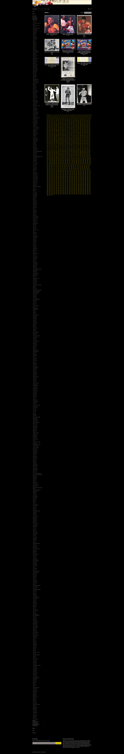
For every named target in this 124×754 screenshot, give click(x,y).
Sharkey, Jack (35, 601)
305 (78, 126)
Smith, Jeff (34, 611)
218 (51, 123)
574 (88, 138)
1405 (85, 179)
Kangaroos (34, 347)
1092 (59, 163)
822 (58, 150)
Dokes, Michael (35, 193)
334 (88, 127)
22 (78, 114)
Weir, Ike (34, 686)
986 (51, 158)
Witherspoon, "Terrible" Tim (36, 704)
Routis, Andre (34, 576)
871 (60, 152)
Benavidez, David (35, 50)
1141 (76, 165)
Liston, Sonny (35, 394)
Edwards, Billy (35, 211)
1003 (84, 158)
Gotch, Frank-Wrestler (36, 278)
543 (75, 137)
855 (75, 151)
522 (80, 136)
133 (71, 119)
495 (75, 135)
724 (54, 146)
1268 (47, 173)
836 (84, 150)
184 (77, 121)
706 (66, 145)
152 (62, 120)
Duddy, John (34, 199)
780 (69, 148)
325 (71, 127)
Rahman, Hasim (35, 546)
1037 (70, 160)
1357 (68, 177)
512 (62, 136)
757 (71, 147)
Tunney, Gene (35, 661)
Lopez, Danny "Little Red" (36, 405)
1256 (65, 172)
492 (69, 135)
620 (84, 140)
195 (53, 122)
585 (64, 139)
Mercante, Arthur (35, 457)
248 (62, 124)
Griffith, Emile (34, 286)
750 (58, 147)
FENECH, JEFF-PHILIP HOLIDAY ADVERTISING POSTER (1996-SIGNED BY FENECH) (68, 80)
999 (75, 158)
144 (47, 120)
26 (83, 114)
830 (73, 150)
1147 (89, 165)
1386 (88, 178)
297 (64, 126)
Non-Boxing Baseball (37, 721)
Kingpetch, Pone (35, 363)
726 (58, 146)
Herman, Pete (35, 303)
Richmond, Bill (35, 551)
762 (80, 147)
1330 (52, 176)
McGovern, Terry (35, 448)
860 (84, 151)
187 (82, 121)
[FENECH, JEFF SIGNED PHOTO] (52, 24)
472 (77, 134)
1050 (54, 161)
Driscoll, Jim (34, 198)
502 (88, 135)
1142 (78, 165)
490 (66, 135)
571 (82, 138)
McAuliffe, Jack (35, 435)
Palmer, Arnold (35, 517)
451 (82, 133)
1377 (68, 178)
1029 (52, 160)
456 (47, 134)
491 (67, 135)
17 (70, 114)
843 (53, 151)
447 (75, 133)
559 (60, 138)
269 (56, 125)
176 (62, 121)
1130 (52, 165)
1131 (54, 165)
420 (69, 132)
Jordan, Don (34, 342)
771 (53, 148)
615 (75, 140)
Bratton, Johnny (35, 83)
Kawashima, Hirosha (35, 351)
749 (56, 147)
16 (69, 114)
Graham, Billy (34, 279)
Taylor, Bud (34, 640)
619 (82, 140)
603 (53, 140)
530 (51, 137)
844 (54, 151)
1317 (67, 175)
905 (78, 153)
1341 (76, 176)
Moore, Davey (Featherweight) (37, 473)
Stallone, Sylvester (35, 622)
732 (69, 146)
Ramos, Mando (35, 547)
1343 (81, 176)
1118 (71, 164)
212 (84, 122)
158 (73, 120)
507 (53, 136)
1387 (90, 178)
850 (66, 151)
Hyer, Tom (34, 313)
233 (78, 123)
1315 (63, 175)
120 (47, 119)
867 (53, 152)
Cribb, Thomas (35, 159)
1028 (50, 160)
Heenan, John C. (35, 300)
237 (86, 123)
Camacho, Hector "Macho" (36, 105)
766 (88, 147)
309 (86, 126)
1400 (74, 179)
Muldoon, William (35, 491)
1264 (83, 172)
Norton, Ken (34, 501)
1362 (79, 177)
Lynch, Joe (34, 411)
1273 (59, 173)
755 (67, 147)
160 (77, 120)
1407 (90, 179)
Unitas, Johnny (35, 666)
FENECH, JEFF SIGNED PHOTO (51, 34)
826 (66, 150)
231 (75, 123)
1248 (47, 172)
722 (51, 146)
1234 (61, 171)
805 (71, 149)
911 (89, 153)
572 (84, 138)
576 (47, 139)
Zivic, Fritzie (34, 717)
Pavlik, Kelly (34, 530)
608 (62, 140)
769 (49, 148)
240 (47, 124)
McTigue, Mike (35, 453)
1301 (76, 174)
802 (66, 149)
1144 (82, 165)
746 (51, 147)
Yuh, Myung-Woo (35, 712)
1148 (47, 166)
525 (86, 136)
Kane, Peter (34, 346)
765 (86, 147)
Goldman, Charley (35, 270)
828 (69, 150)
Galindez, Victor (35, 250)
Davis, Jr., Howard (35, 176)
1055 (65, 161)
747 (53, 147)
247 (60, 124)
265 (49, 125)
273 (64, 125)
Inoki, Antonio (34, 316)
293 (56, 126)
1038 (72, 160)
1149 (50, 166)
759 (75, 147)
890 (51, 153)
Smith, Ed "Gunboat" (35, 610)
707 (67, 145)
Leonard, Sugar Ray (35, 385)
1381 (76, 178)
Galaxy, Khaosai (35, 248)
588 (69, 139)
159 (75, 120)
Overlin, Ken (34, 509)
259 (82, 124)
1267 (90, 172)
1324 (83, 175)
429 (86, 132)
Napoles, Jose (35, 492)
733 (71, 146)
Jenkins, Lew (34, 329)
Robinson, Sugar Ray (36, 560)
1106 (89, 163)
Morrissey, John (35, 482)
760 (77, 147)
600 (47, 140)
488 (62, 135)
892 (54, 153)
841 (49, 151)
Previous (48, 114)
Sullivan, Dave (35, 631)
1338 (70, 176)
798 (58, 149)
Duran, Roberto (35, 207)
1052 (59, 161)
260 (84, 124)
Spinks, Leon (34, 619)
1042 (81, 160)
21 (76, 114)
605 (56, 140)
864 (47, 152)
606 (58, 140)
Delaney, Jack (35, 181)
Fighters (37, 728)
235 (82, 123)
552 (47, 138)
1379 (72, 178)
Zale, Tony (34, 713)
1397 (68, 179)
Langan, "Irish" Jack (35, 376)
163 (82, 120)
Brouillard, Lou (35, 87)
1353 (59, 177)
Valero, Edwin (35, 670)
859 (82, 151)
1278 (70, 173)
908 (84, 153)
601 (49, 140)
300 (69, 126)
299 (67, 126)
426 (80, 132)
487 (60, 135)
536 (62, 137)
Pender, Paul (34, 534)
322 (66, 127)
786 (80, 148)
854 (73, 151)
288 (47, 126)
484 (54, 135)
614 (73, 140)
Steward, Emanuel (35, 627)
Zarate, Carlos (35, 716)
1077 (70, 162)
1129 (50, 165)
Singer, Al (34, 607)
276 (69, 125)
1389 (50, 179)
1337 (68, 176)
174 (58, 121)
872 (62, 152)
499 (82, 135)
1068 (50, 162)
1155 (63, 166)
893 (56, 153)
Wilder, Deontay (35, 694)
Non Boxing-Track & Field (35, 724)
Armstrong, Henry (35, 38)
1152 (56, 166)
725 (56, 146)
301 (71, 126)
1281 (76, 173)
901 (71, 153)
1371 (54, 178)
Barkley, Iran (34, 49)
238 (88, 123)
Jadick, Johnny (35, 322)
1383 (81, 178)
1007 (47, 159)
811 (82, 149)
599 (89, 139)
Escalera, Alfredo (35, 220)
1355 (63, 177)
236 (84, 123)
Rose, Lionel (34, 569)
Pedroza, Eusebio (35, 533)
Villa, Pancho (34, 674)
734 (73, 146)
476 (84, 134)
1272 (56, 173)
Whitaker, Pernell (35, 691)
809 (78, 149)
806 (73, 149)
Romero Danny (35, 564)
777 (64, 148)
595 (82, 139)
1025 (88, 159)
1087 (47, 163)
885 (86, 152)
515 (67, 136)
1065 (88, 161)
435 (53, 133)
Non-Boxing (37, 720)
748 (54, 147)
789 (86, 148)
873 (64, 152)
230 (73, 123)
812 (84, 149)
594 (80, 139)
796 (54, 149)
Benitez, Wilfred (35, 66)
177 (64, 121)
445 (71, 133)
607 (60, 140)
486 (58, 135)
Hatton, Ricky (34, 296)
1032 (59, 160)
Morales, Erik (34, 477)
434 (51, 133)
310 (88, 126)
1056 (68, 161)
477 (86, 134)
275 (67, 125)
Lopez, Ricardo (35, 406)
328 (77, 127)
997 (71, 158)
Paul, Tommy (34, 529)
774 (58, 148)
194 (51, 122)
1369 (50, 178)
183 (75, 121)
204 (69, 122)
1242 (79, 171)
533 (56, 137)
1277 (68, 173)
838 (88, 150)
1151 (54, 166)
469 (71, 134)
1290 (52, 174)
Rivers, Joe (34, 556)
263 (89, 124)
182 (73, 121)
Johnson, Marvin (35, 337)
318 (58, 127)
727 (60, 146)
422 (73, 132)
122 (51, 119)
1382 (79, 178)
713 (78, 145)
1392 (56, 179)
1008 (50, 159)
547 (82, 137)
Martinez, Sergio (35, 427)
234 (80, 123)
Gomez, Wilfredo (35, 274)
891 (53, 153)
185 (78, 121)
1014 (63, 159)
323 (67, 127)
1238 (70, 171)
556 (54, 138)
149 (56, 120)
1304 (83, 174)
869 (56, 152)
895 (60, 153)
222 (58, 123)
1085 (88, 162)
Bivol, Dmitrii (34, 75)
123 (53, 119)
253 (71, 124)
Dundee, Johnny (35, 203)
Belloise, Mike (35, 63)
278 (73, 125)
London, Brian (35, 402)
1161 (76, 166)
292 (54, 126)
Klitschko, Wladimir (35, 367)
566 (73, 138)
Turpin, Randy (35, 662)
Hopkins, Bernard (35, 309)
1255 (63, 172)
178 (66, 121)
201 (64, 122)
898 (66, 153)
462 (58, 134)
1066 (90, 161)
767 (89, 147)
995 (67, 158)
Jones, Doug (34, 339)
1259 (72, 172)
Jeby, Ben (34, 325)
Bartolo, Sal (34, 54)
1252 (56, 172)
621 (86, 140)
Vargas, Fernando (35, 673)
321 (64, 127)
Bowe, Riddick (35, 76)
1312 (56, 175)
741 (86, 146)
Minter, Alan (34, 461)
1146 (87, 165)
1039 (74, 160)
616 (77, 140)
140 (84, 119)
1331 (54, 176)
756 (69, 147)
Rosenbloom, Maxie (35, 572)
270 (58, 125)
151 (60, 120)
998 (73, 158)
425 (78, 132)
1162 (78, 166)
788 (84, 148)
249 (64, 124)
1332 (56, 176)
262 (88, 124)
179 (67, 121)
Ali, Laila (34, 21)
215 (89, 122)
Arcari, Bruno (34, 33)
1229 (50, 171)
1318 (70, 175)
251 (67, 124)
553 (49, 138)
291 (53, 126)
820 (54, 150)
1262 (79, 172)
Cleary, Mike (34, 135)
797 (56, 149)
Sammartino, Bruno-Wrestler (36, 585)
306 (80, 126)
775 (60, 148)
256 (77, 124)
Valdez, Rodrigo (35, 669)
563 (67, 138)
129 (64, 119)
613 (71, 140)
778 (66, 148)
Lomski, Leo (34, 398)
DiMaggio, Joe (35, 189)
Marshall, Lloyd (35, 423)
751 (60, 147)
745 (49, 147)
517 (71, 136)
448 (77, 133)
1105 (87, 163)
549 (86, 137)
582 (58, 139)
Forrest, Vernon (35, 237)
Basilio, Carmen (35, 55)
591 (75, 139)
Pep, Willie (34, 535)
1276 (65, 173)
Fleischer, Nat (35, 232)
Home (33, 11)
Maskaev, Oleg (35, 428)
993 (64, 158)
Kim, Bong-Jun (35, 360)
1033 (61, 160)
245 (56, 124)
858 (80, 151)
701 (56, 145)
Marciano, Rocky (35, 419)
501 (86, 135)
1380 (74, 178)
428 (84, 132)
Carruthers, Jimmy (35, 114)
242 (51, 124)
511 (60, 136)
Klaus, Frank (34, 364)
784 (77, 148)
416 (62, 132)
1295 (63, 174)
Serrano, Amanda (35, 598)
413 (56, 132)
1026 (90, 159)
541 (71, 137)
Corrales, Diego (35, 152)
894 (58, 153)
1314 (61, 175)
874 (66, 152)
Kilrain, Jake (34, 359)
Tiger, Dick (34, 653)
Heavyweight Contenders (36, 299)
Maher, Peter (34, 415)
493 (71, 135)
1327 (90, 175)
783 (75, 148)
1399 (72, 179)
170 (51, 121)
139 (82, 119)
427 (82, 132)
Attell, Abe (34, 41)
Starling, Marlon (35, 623)
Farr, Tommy (34, 224)
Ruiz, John (34, 577)
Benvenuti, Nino (35, 67)
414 (58, 132)
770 (51, 148)
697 (49, 145)
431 (89, 132)
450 (80, 133)
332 (84, 127)
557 (56, 138)
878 (73, 152)
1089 (52, 163)
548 (84, 137)
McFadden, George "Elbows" (36, 444)
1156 (65, 166)
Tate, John (34, 639)
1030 (54, 160)
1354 (61, 177)
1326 (88, 175)
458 (51, 134)
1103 (83, 163)
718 (88, 145)
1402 (79, 179)
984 (47, 158)
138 (80, 119)
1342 (79, 176)
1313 (59, 175)
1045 (88, 160)
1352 (56, 177)
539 (67, 137)
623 (89, 140)
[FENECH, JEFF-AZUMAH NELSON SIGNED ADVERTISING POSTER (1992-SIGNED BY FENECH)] (84, 44)
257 (78, 124)
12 (63, 114)
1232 (56, 171)
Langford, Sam (35, 377)
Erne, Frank (34, 219)
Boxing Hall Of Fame (35, 79)
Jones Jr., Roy (35, 338)
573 (86, 138)
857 (78, 151)
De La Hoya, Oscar (35, 177)
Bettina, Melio (35, 72)
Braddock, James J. (35, 80)
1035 (65, 160)
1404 (83, 179)
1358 (70, 177)
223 (60, 123)
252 (69, 124)
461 (56, 134)
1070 (54, 162)
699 (53, 145)
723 (53, 146)
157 (71, 120)
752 (62, 147)
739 (82, 146)
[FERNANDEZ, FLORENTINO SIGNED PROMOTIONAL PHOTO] (68, 96)
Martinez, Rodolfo (35, 426)
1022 (81, 159)
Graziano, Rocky (35, 282)
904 (77, 153)
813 (86, 149)
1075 (65, 162)
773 (56, 148)
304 (77, 126)
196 (54, 122)
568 (77, 138)
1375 (63, 178)
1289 (50, 174)
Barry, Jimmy (34, 53)
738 (80, 146)
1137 (67, 165)
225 (64, 123)
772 (54, 148)
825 (64, 150)
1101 (79, 163)
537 (64, 137)
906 (80, 153)
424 (77, 132)
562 (66, 138)
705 (64, 145)
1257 (68, 172)
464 (62, 134)
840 (47, 151)
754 (66, 147)
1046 (90, 160)
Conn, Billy (34, 143)
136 (77, 119)
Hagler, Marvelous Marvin (36, 291)
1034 (63, 160)
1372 (56, 178)
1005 (88, 158)
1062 (81, 161)
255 (75, 124)
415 (60, 132)
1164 (82, 166)
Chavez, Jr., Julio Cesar (36, 127)
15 (67, 114)
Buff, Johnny (34, 93)
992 (62, 158)
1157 (67, 166)
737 (78, 146)
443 (67, 133)
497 (78, 135)
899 (67, 153)
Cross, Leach (34, 161)
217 (49, 123)
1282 (79, 173)
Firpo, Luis (34, 228)
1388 (47, 179)
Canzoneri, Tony (35, 108)
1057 (70, 161)
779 (67, 148)
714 (80, 145)
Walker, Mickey (35, 679)
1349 (50, 177)
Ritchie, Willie (35, 555)
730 (66, 146)
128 (62, 119)
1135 (63, 165)
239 (89, 123)
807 (75, 149)
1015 (65, 159)
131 (67, 119)
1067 (47, 162)
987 (53, 158)
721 (49, 146)
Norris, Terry (34, 500)
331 (82, 127)
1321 (76, 175)
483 (53, 135)
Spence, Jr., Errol (35, 618)
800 (62, 149)
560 (62, 138)
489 (64, 135)
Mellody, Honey (35, 456)
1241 (76, 171)
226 (66, 123)
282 (80, 125)
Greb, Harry (34, 283)
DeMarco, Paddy (35, 182)
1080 (76, 162)
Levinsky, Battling (35, 388)
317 (56, 127)
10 (60, 114)
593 (78, 139)
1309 (50, 175)
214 (88, 122)
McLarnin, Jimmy (35, 452)
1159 (71, 166)
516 (69, 136)
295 (60, 126)
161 (78, 120)
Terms (33, 730)
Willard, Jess (34, 695)
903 (75, 153)
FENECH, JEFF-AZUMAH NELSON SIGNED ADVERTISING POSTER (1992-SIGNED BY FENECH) (84, 52)
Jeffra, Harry (34, 326)
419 (67, 132)
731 (67, 146)
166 (88, 120)
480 (47, 135)
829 (71, 150)
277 (71, 125)
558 (58, 138)
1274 (61, 173)
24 (81, 114)
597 (86, 139)
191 (89, 121)
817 (49, 150)
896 (62, 153)
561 (64, 138)
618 (80, 140)
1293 (59, 174)
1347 (90, 176)
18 (72, 114)
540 (69, 137)
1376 (65, 178)
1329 (50, 176)
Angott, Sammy (35, 29)
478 (88, 134)
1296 (65, 174)
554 (51, 138)
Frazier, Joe (34, 241)
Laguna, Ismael (35, 372)
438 (58, 133)
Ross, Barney (34, 573)
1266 (88, 172)
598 (88, 139)
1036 (68, 160)
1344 (83, 176)
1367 (90, 177)
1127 (90, 164)
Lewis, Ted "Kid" (35, 393)
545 (78, 137)
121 (49, 119)
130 (66, 119)
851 (67, 151)
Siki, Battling (34, 606)
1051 (56, 161)
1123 (82, 164)
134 (73, 119)
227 (67, 123)
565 (71, 138)
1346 (88, 176)
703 (60, 145)
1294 (61, 174)
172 (54, 121)
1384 (83, 178)
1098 (72, 163)
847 (60, 151)
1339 (72, 176)
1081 (79, 162)
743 (89, 146)
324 (69, 127)
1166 (87, 166)
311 (89, 126)
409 (49, 132)
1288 (47, 174)
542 (73, 137)
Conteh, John (34, 144)
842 (51, 151)
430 (88, 132)
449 (78, 133)
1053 (61, 161)
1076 (68, 162)
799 (60, 149)
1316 (65, 175)
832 (77, 150)
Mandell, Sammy (35, 418)
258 (80, 124)
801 (64, 149)
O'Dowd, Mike (35, 512)
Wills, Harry (34, 700)
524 (84, 136)
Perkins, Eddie (35, 538)
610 (66, 140)
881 (78, 152)
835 (82, 150)
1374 (61, 178)
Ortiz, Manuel (34, 508)
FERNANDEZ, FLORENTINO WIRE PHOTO (84, 104)
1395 (63, 179)
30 (89, 114)
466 (66, 134)
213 (86, 122)
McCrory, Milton (35, 443)
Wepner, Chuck (35, 690)
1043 (83, 160)
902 (73, 153)
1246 (88, 171)
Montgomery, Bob (35, 469)
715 (82, 145)
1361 (76, 177)
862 (88, 151)
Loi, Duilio (34, 397)
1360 (74, 177)
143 (89, 119)
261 (86, 124)
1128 (47, 165)
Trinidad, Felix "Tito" (35, 658)
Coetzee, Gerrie (35, 139)
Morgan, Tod (34, 481)
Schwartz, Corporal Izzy (36, 597)
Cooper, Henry (35, 147)
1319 (72, 175)
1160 (74, 166)
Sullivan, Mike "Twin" (35, 635)
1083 (83, 162)
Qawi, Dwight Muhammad (36, 543)
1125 (86, 164)
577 (49, 139)
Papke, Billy (34, 521)
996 (69, 158)
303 (75, 126)
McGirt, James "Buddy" (36, 447)
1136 (65, 165)
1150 (52, 166)
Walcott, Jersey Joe (35, 678)
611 (67, 140)
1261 (76, 172)
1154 (61, 166)
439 (60, 133)
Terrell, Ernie (34, 648)
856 (77, 151)
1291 (54, 174)
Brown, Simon (35, 89)
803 (67, 149)
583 (60, 139)
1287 (90, 173)
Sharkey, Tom (34, 602)
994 (66, 158)
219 (53, 123)
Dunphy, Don (34, 206)
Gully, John (34, 287)
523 (82, 136)
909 (86, 153)
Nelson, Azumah (35, 496)
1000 (77, 158)
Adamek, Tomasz (35, 20)
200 (62, 122)
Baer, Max (34, 46)
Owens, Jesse (35, 514)
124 (54, 119)
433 (49, 133)
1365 (85, 177)
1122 (80, 164)
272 (62, 125)
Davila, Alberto (35, 172)
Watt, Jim (34, 683)
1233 (59, 171)
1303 (81, 174)
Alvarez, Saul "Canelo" (36, 25)
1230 (52, 171)
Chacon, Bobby (35, 122)
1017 (70, 159)
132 (69, 119)
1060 (76, 161)
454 (88, 133)
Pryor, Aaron (34, 542)
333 (86, 127)
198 (58, 122)
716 (84, 145)
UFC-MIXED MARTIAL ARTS (36, 665)
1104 (85, 163)
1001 (79, 158)
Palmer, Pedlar (35, 518)
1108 (50, 164)
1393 (59, 179)
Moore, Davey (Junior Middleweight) (37, 474)
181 (71, 121)
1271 (54, 173)
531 (53, 137)
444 (69, 133)
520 (77, 136)
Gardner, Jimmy (35, 258)
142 (88, 119)
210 (80, 122)
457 (49, 134)
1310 (52, 175)
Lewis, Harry (34, 389)
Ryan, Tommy (35, 580)
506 (51, 136)
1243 (81, 171)
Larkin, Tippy (34, 380)
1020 (76, 159)
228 (69, 123)
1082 (81, 162)
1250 (52, 172)
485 (56, 135)
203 (67, 122)
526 (88, 136)
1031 (56, 160)
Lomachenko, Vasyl (35, 401)
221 (56, 123)
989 (56, 158)
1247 (90, 171)
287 (89, 125)
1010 (54, 159)
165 (86, 120)
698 (51, 145)
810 (80, 149)
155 (67, 120)
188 (84, 121)
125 (56, 119)
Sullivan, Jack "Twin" (35, 632)
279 (75, 125)
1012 (59, 159)
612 (69, 140)
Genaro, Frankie (35, 262)
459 (53, 134)
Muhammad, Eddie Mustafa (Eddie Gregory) (37, 488)
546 (80, 137)
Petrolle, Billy (34, 539)
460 (54, 134)
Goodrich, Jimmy (35, 275)
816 (47, 150)
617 (78, 140)
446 (73, 133)
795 (53, 149)
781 (71, 148)
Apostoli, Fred (35, 32)
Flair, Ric (34, 231)
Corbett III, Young (35, 148)
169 (49, 121)
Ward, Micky (34, 682)
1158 (69, 166)
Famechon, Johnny (35, 223)
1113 (60, 164)
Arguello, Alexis (35, 37)
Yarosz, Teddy (35, 711)
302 (73, 126)
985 (49, 158)
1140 (74, 165)
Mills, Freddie (34, 460)
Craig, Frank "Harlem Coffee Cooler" (37, 156)
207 (75, 122)
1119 (73, 164)
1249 (50, 172)
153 (64, 120)
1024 (85, 159)
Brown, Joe (34, 88)
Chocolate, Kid (35, 130)
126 (58, 119)
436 (54, 133)
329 (78, 127)
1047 (47, 161)
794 (51, 149)
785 (78, 148)
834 (80, 150)
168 (47, 121)
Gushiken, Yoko (35, 288)
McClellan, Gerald (35, 439)
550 (88, 137)
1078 (72, 162)
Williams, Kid (34, 699)
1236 (65, 171)
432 (47, 133)
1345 (85, 176)
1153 (58, 166)
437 (56, 133)
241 (49, 124)
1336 (65, 176)
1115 (65, 164)
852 (69, 151)
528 (47, 137)
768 (47, 148)
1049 (52, 161)
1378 (70, 178)
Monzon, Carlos (35, 470)
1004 (86, 158)
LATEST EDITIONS (34, 725)
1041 (79, 160)
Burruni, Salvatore (35, 97)
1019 (74, 159)
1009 (52, 159)
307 (82, 126)
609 (64, 140)
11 (62, 114)
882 (80, 152)
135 (75, 119)
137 (78, 119)
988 (54, 158)
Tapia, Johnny (35, 636)
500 (84, 135)
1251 (54, 172)
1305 (85, 174)
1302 (79, 174)
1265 (85, 172)
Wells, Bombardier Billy (36, 687)
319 (60, 127)
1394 (61, 179)
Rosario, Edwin (35, 568)
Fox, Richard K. (35, 240)
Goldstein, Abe (35, 271)
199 (60, 122)
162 (80, 120)
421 (71, 132)
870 (58, 152)
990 (58, 158)
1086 (90, 162)
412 (54, 132)
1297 (68, 174)
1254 (61, 172)
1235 (63, 171)
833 (78, 150)
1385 (85, 178)
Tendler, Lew (34, 645)
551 (89, 137)
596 (84, 139)
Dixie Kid (34, 190)
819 (53, 150)
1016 (67, 159)
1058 (72, 161)
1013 (61, 159)
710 (73, 145)
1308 (47, 175)
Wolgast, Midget (35, 707)
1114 (62, 164)
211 (82, 122)
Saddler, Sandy (35, 581)
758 (73, 147)
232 (77, 123)
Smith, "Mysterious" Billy (36, 615)
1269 (50, 173)
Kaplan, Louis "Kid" (35, 350)
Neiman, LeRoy (35, 495)
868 (54, 152)
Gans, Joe (34, 254)
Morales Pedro (35, 478)
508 (54, 136)
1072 (59, 162)
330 (80, 127)
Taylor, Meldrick (35, 644)
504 (47, 136)
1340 (74, 176)
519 (75, 136)
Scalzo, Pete (34, 593)
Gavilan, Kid (34, 261)
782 (73, 148)
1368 (47, 178)
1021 (79, 159)
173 (56, 121)
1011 (56, 159)
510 (58, 136)
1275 (63, 173)
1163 (80, 166)
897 (64, 153)
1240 (74, 171)
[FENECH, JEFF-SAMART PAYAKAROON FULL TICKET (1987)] (84, 59)
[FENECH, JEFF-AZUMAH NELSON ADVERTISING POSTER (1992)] (68, 44)
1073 (61, 162)
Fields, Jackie (35, 227)
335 (89, 127)
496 (77, 135)
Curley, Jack (34, 165)
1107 (47, 164)
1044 (85, 160)
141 (86, 119)
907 (82, 153)
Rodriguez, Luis (35, 563)
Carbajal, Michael (35, 109)
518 (73, 136)
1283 (81, 173)
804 (69, 149)
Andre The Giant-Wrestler (36, 28)
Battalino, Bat (34, 59)
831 (75, 150)
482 (51, 135)
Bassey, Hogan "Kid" (35, 58)
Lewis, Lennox (35, 392)
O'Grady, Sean (35, 513)
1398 (70, 179)
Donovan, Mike (35, 194)
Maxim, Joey (34, 431)
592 (77, 139)
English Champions (35, 216)
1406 (88, 179)
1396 (65, 179)
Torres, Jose (34, 656)
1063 (83, 161)
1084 (85, 162)
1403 (81, 179)
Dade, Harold (34, 168)
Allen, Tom (34, 24)
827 (67, 150)
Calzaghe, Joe (35, 104)
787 (82, 148)
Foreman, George (35, 236)
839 (89, 150)
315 (53, 127)
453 (86, 133)
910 (88, 153)
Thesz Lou (34, 649)
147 (53, 120)
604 (54, 140)
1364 (83, 177)
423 (75, 132)
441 (64, 133)
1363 (81, 177)
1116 (67, 164)
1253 (59, 172)
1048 (50, 161)
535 (60, 137)
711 (75, 145)
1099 (74, 163)
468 (69, 134)
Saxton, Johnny (35, 590)
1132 (56, 165)
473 (78, 134)
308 (84, 126)
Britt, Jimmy (34, 84)
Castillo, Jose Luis (35, 118)
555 (53, 138)
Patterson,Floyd (35, 526)
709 (71, 145)
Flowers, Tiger (35, 233)
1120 (75, 164)
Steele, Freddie (35, 624)
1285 (85, 173)
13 (65, 114)
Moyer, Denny (35, 486)
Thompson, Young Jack (36, 652)
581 (56, 139)
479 (89, 134)
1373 (59, 178)
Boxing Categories (37, 17)
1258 (70, 172)
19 (73, 114)
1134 (61, 165)
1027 (47, 160)
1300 (74, 174)
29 (88, 114)
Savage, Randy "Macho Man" (37, 589)
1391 (54, 179)
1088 (50, 163)
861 (86, 151)
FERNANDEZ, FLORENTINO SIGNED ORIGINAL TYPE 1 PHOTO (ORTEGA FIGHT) (52, 104)
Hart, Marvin (34, 295)
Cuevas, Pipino (35, 164)
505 (49, 136)
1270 (52, 173)
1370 (52, 178)
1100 (76, 163)
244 (54, 124)
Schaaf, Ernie (34, 594)
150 (58, 120)
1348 (47, 177)
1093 (61, 163)
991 (60, 158)
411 (53, 132)
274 (66, 125)
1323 (81, 175)
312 (47, 127)
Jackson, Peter (35, 321)
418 (65, 132)
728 (62, 146)
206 (73, 122)
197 (56, 122)
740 (84, 146)
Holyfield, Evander (35, 308)
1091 (56, 163)
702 (58, 145)
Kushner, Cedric (35, 368)
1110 (54, 164)
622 (88, 140)
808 (77, 149)
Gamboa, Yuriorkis (35, 253)
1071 (56, 162)
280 (77, 125)
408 (47, 132)
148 (54, 120)
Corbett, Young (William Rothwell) (37, 151)
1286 (88, 173)
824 (62, 150)
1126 (88, 164)
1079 (74, 162)
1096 (68, 163)
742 (88, 146)
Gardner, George (35, 257)
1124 (84, 164)
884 (84, 152)
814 (88, 149)
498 (80, 135)
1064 (85, 161)
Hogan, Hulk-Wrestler (36, 305)
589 (71, 139)
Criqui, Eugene (35, 160)
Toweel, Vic (34, 657)
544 (77, 137)
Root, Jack (34, 567)
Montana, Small (35, 466)
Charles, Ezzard (35, 126)
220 (54, 123)
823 (60, 150)
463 (60, 134)
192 (47, 122)
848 (62, 151)
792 (47, 149)
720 (47, 146)
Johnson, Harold (35, 333)
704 (62, 145)
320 (62, 127)
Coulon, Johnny (35, 155)
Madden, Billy (35, 414)
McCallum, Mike (35, 436)
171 (53, 121)
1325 (85, 175)
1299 (72, 174)
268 (54, 125)
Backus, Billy (34, 45)
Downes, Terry (35, 197)
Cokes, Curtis (34, 142)
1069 (52, 162)
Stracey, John (34, 628)
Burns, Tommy (35, 96)
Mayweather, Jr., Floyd (36, 432)
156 (69, 120)
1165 (84, 166)
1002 (81, 158)
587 (67, 139)
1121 (77, 164)
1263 (81, 172)
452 (84, 133)
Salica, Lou (34, 584)
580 (54, 139)
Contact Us (34, 732)
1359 (72, 177)
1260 (74, 172)
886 (88, 152)
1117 (69, 164)
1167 (89, 166)
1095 (65, 163)
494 (73, 135)
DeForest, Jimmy (35, 178)
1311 (54, 175)
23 (79, 114)
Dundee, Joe (34, 202)
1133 (58, 165)
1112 (58, 164)
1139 (71, 165)
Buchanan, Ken (35, 92)
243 (53, 124)
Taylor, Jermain (35, 641)
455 (89, 133)
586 (66, 139)
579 (53, 139)
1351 (54, 177)
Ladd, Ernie (34, 371)
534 (58, 137)
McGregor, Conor (35, 449)
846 (58, 151)
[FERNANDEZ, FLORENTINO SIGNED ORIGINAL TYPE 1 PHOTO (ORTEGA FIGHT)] (52, 93)
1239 (72, 171)
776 (62, 148)
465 (64, 134)
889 (49, 153)
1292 (56, 174)
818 (51, 150)
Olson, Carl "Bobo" (35, 505)
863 (89, 151)
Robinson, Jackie (35, 559)
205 (71, 122)
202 (66, 122)
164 (84, 120)
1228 (47, 171)
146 (51, 120)
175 (60, 121)
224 (62, 123)
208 (77, 122)
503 (89, 135)
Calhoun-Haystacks (35, 101)
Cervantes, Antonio (35, 121)
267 (53, 125)
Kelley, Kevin (34, 354)
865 (49, 152)
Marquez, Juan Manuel (36, 422)
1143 (80, 165)
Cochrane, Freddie (35, 138)
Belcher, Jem (34, 62)
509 (56, 136)
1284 (83, 173)
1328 (47, 176)
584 (62, 139)
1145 (84, 165)
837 (86, 150)
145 (49, 120)
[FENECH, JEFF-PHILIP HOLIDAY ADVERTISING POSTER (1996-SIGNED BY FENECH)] (68, 67)
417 (64, 132)
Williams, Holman (35, 696)
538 (66, 137)
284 (84, 125)
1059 (74, 161)
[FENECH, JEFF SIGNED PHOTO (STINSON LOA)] (84, 24)
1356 (65, 177)
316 (54, 127)
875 (67, 152)
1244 (83, 171)
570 (80, 138)
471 (75, 134)
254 (73, 124)
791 (89, 148)
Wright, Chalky (35, 708)
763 (82, 147)
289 (49, 126)
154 (66, 120)
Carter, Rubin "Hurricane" (36, 117)
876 (69, 152)
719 (89, 145)
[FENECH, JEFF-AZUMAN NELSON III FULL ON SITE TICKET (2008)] (52, 60)
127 (60, 119)
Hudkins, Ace (34, 312)
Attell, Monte (34, 42)
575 (89, 138)
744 (47, 147)
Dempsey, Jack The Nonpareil (37, 186)
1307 (90, 174)
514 (65, 136)
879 (75, 152)
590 (73, 139)
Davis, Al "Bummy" (35, 173)
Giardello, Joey (35, 265)
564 (69, 138)
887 (89, 152)
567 (75, 138)
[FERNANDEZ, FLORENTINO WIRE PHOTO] (84, 93)
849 (64, 151)
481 (49, 135)
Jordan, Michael (35, 343)
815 (89, 149)
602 (51, 140)
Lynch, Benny (35, 410)
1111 (56, 164)
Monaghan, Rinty (35, 465)
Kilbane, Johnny (35, 358)
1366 (88, 177)
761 (78, 147)
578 (51, 139)
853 (71, 151)
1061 (79, 161)
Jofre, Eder (34, 330)
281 (78, 125)
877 (71, 152)
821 (56, 150)
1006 (90, 158)
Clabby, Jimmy (35, 134)
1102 (81, 163)
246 (58, 124)
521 (78, 136)
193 (49, 122)
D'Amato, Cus (35, 210)
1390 (52, 179)
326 (73, 127)
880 (77, 152)
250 (66, 124)
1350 (52, 177)
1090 (54, 163)
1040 (76, 160)
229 (71, 123)
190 (88, 121)
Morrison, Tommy (35, 483)
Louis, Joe (34, 409)
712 (77, 145)
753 (64, 147)
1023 (83, 159)
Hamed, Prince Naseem (36, 292)
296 (62, 126)
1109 (52, 164)
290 (51, 126)
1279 (72, 173)
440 (62, 133)
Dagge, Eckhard (35, 169)
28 (86, 114)
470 (73, 134)
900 (69, 153)
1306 (88, 174)
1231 (54, 171)
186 (80, 121)
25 (82, 114)
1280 (74, 173)
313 (49, 127)
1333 (59, 176)
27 (85, 114)
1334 (61, 176)
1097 (70, 163)
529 (49, 137)
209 (78, 122)
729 (64, 146)
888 (47, 153)
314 (51, 127)
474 (80, 134)
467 (67, 134)
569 (78, 138)
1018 (72, 159)
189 (86, 121)
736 (77, 146)
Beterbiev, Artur (35, 71)
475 (82, 134)
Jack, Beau (34, 320)
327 (75, 127)
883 (82, 152)
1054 (63, 161)
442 (66, 133)
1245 (85, 171)
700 (54, 145)
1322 (79, 175)
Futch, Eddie (34, 245)
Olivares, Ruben (35, 504)
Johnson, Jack (35, 334)
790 (88, 148)
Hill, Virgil (34, 304)
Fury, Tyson (34, 244)
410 (51, 132)
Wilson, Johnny (35, 703)
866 (51, 152)
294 (58, 126)
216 (47, 123)
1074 (63, 162)
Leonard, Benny (35, 384)
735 (75, 146)
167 (89, 120)
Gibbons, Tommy (35, 267)
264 (47, 125)
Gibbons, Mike (35, 266)
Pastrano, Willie (35, 525)
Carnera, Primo (35, 110)
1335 (63, 176)
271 (60, 125)
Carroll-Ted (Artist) (35, 113)
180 (69, 121)
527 (89, 136)
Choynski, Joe (35, 131)
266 (51, 125)
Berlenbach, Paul (35, 70)
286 (88, 125)
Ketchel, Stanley (35, 355)
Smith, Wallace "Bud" (35, 614)
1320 (74, 175)
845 (56, 151)
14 (66, 114)
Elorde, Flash (34, 215)
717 (86, 145)
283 (82, 125)
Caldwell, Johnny (35, 100)
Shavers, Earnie (35, 603)
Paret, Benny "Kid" (35, 522)
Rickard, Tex (34, 552)
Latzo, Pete (34, 381)
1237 (68, 171)
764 (84, 147)
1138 (69, 165)
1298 (70, 174)
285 (86, 125)
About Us (33, 13)
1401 (76, 179)
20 (75, 114)
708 (69, 145)
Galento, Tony (35, 249)
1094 (63, 163)
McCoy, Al (34, 440)
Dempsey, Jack (35, 185)
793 (49, 149)
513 (64, 136)
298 (66, 126)
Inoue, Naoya (34, 317)
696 (47, 145)
